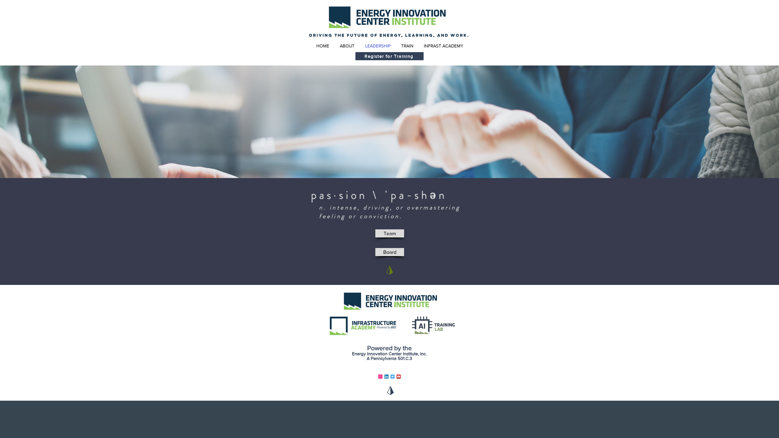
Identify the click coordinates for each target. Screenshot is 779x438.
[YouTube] (399, 377)
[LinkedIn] (386, 377)
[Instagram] (380, 377)
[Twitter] (393, 377)
